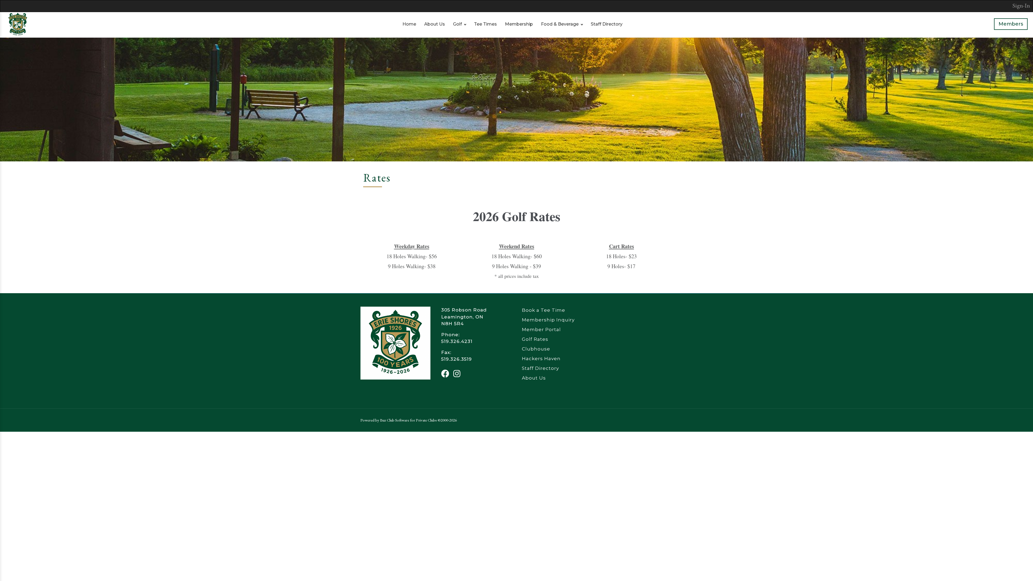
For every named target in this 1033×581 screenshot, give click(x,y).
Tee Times (485, 24)
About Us (434, 24)
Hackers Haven (541, 358)
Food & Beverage (560, 24)
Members (1011, 24)
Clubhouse (536, 349)
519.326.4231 (456, 341)
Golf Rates (535, 339)
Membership (519, 24)
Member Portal (541, 329)
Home (409, 24)
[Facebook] (445, 374)
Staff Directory (606, 24)
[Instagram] (456, 374)
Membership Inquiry (548, 320)
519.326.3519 (456, 359)
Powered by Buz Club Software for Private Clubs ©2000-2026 (408, 420)
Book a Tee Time (543, 310)
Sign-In (1021, 5)
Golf (457, 24)
